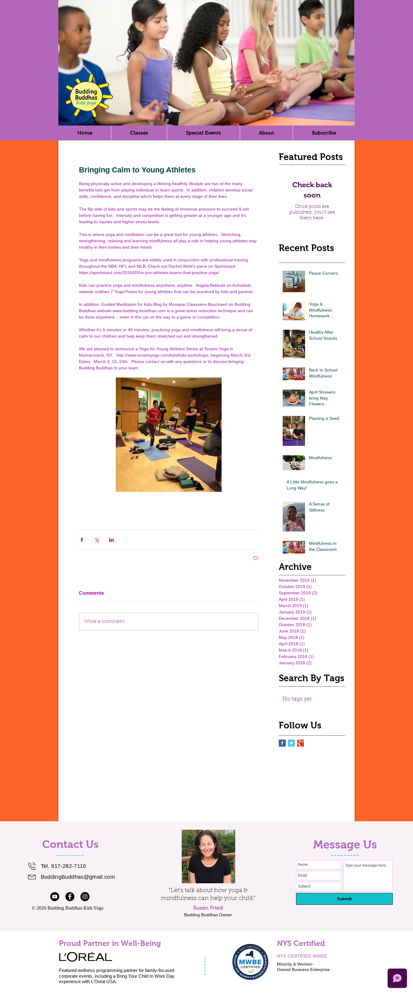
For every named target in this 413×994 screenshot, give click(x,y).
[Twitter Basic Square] (291, 743)
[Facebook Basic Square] (282, 743)
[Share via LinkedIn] (111, 540)
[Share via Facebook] (82, 540)
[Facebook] (69, 896)
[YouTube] (54, 896)
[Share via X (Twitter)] (96, 540)
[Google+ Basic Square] (300, 743)
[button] (266, 133)
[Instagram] (84, 896)
